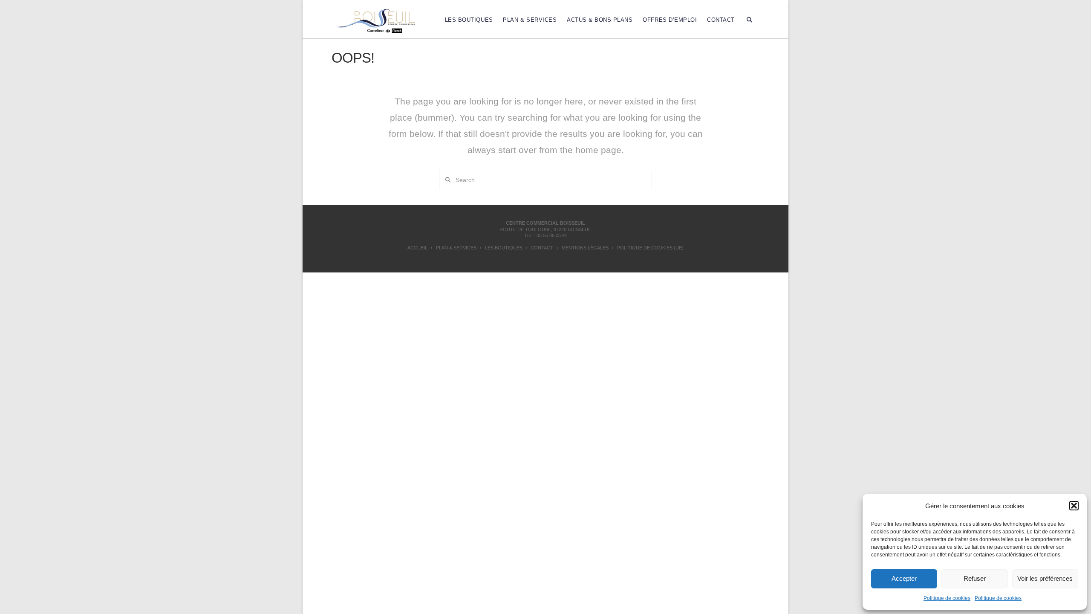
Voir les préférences (1045, 578)
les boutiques (503, 247)
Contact (542, 247)
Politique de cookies (947, 598)
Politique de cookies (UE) (650, 247)
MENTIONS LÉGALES (585, 247)
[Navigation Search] (749, 19)
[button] (1074, 505)
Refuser (975, 578)
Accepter (904, 578)
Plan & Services (456, 247)
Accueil (417, 247)
